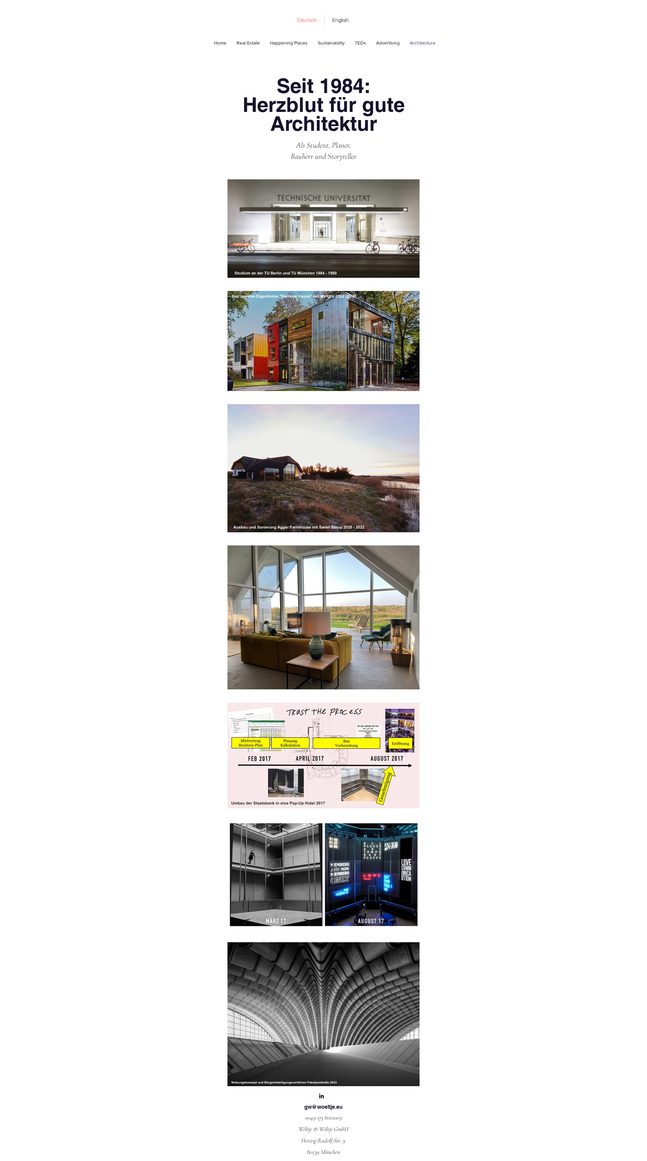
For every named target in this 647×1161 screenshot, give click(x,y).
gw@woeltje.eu (323, 1107)
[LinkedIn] (321, 1096)
